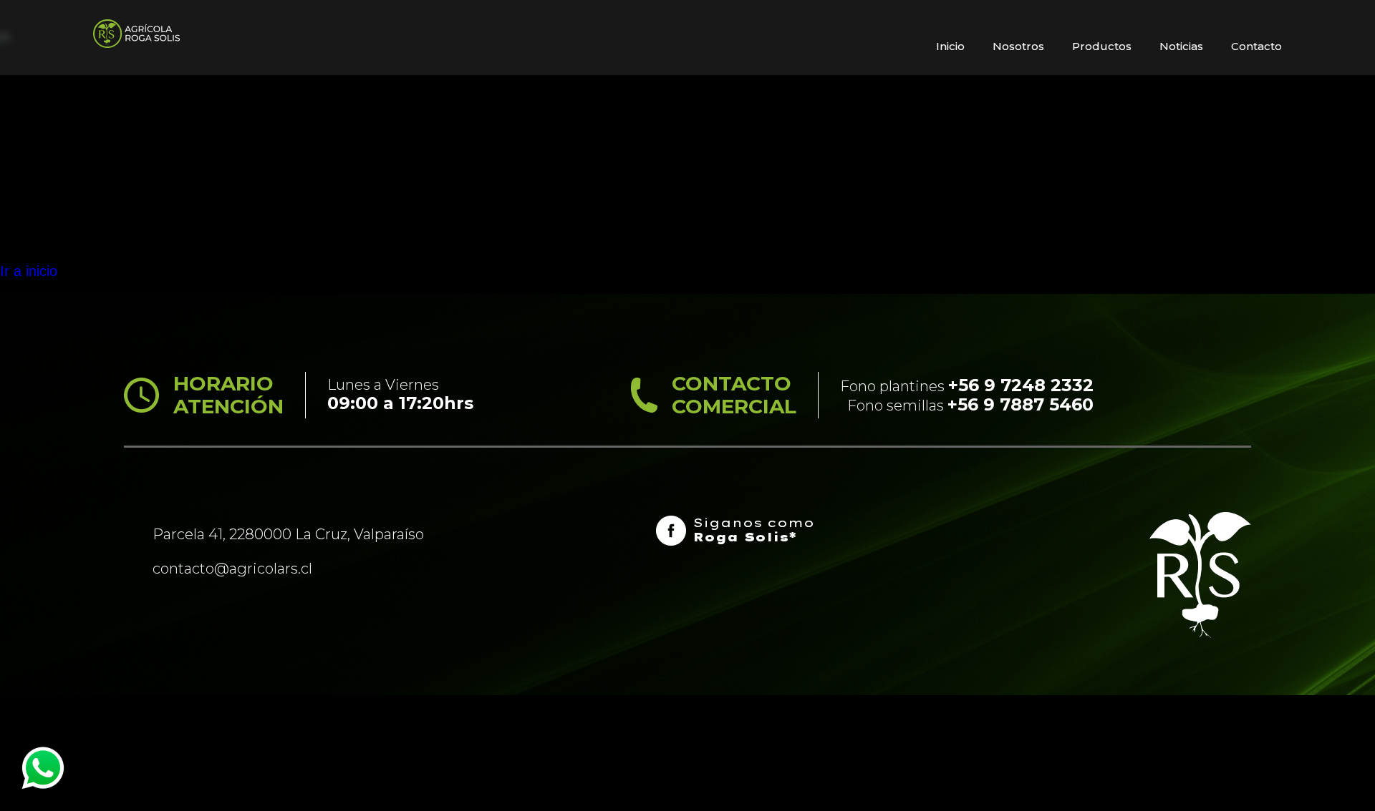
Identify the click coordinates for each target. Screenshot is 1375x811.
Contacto (1256, 46)
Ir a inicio (28, 271)
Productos (1102, 46)
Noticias (1181, 46)
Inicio (950, 46)
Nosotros (1018, 46)
